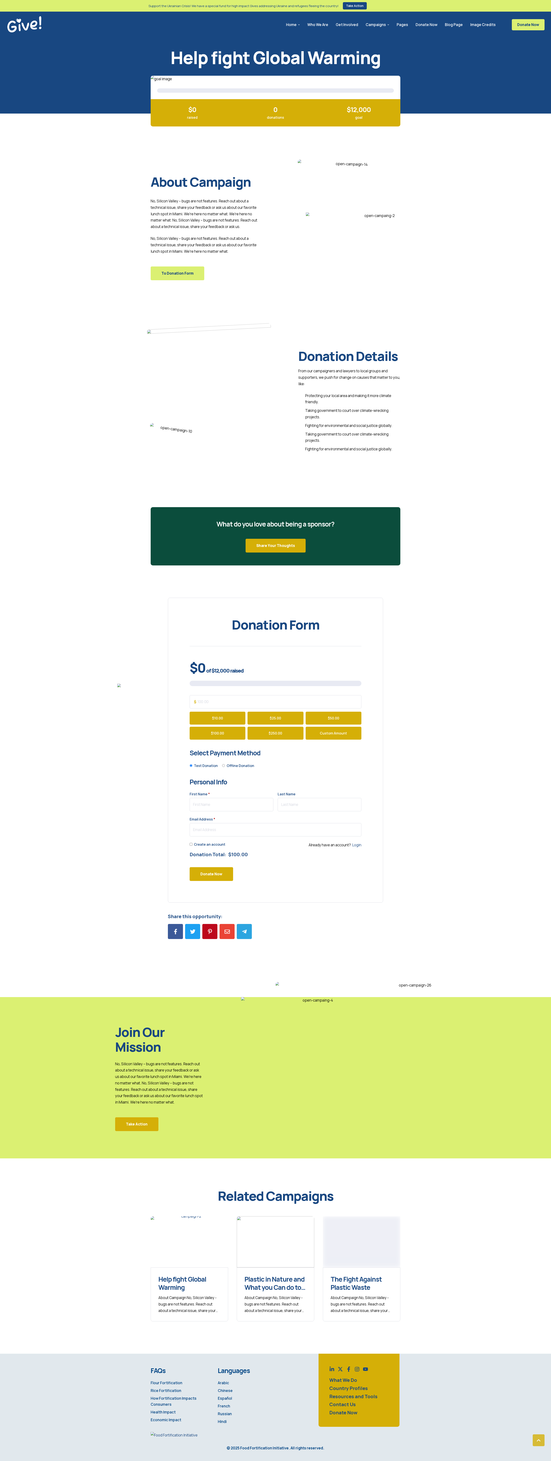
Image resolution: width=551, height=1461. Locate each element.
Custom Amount (333, 733)
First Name (200, 794)
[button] (355, 5)
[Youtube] (365, 1369)
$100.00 (217, 733)
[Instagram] (357, 1369)
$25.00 (275, 718)
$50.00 (333, 718)
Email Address (202, 819)
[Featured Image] (189, 1241)
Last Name (287, 794)
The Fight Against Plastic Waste (356, 1283)
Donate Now (528, 24)
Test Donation (206, 765)
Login (356, 844)
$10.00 (217, 718)
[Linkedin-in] (331, 1369)
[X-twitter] (340, 1369)
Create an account (209, 844)
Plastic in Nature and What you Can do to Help (275, 1287)
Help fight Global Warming (182, 1283)
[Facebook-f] (348, 1369)
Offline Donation (240, 765)
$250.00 (275, 733)
